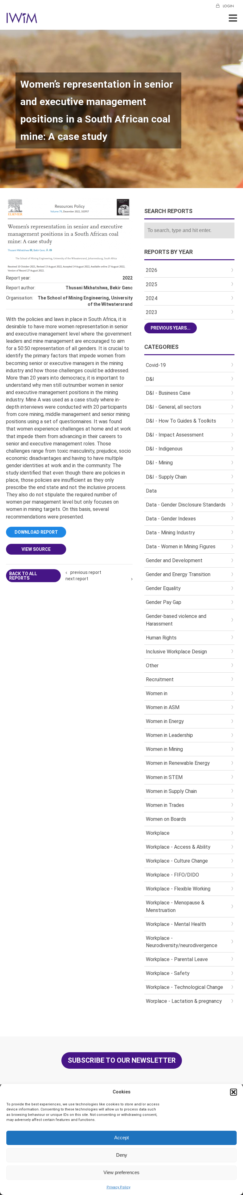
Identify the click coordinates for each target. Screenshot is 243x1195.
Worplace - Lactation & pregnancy (184, 1001)
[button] (233, 1092)
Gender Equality (163, 588)
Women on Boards (166, 819)
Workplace (158, 833)
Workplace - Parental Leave (177, 959)
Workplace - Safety (168, 973)
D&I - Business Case (168, 393)
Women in (156, 693)
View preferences (121, 1172)
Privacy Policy (118, 1187)
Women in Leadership (169, 735)
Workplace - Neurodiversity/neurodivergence (181, 941)
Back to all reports (23, 576)
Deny (121, 1155)
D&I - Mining (159, 463)
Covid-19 (156, 365)
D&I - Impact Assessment (175, 435)
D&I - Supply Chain (166, 477)
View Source (36, 549)
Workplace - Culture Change (177, 861)
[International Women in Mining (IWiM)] (22, 20)
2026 (151, 270)
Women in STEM (164, 777)
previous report (85, 572)
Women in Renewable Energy (178, 763)
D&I (150, 379)
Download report (36, 532)
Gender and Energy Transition (178, 574)
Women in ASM (162, 707)
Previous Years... (170, 327)
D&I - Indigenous (164, 449)
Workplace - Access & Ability (178, 847)
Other (152, 666)
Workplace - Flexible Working (178, 889)
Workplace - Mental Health (176, 924)
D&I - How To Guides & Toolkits (181, 421)
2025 (151, 284)
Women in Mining (164, 749)
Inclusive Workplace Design (176, 652)
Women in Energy (165, 721)
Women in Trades (165, 805)
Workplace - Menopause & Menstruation (175, 906)
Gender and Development (174, 560)
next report (76, 578)
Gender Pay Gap (163, 602)
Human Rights (161, 638)
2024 (151, 298)
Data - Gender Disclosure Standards (186, 505)
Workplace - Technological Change (184, 987)
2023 (151, 312)
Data (151, 491)
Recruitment (160, 679)
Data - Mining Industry (170, 533)
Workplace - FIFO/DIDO (172, 875)
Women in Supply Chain (171, 791)
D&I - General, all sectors (173, 407)
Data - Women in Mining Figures (180, 547)
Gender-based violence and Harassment (176, 619)
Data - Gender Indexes (171, 519)
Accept (121, 1137)
